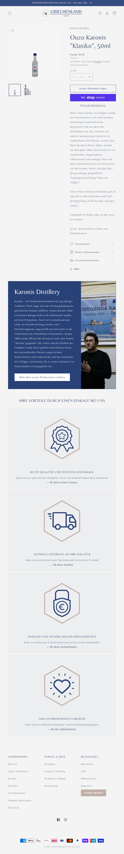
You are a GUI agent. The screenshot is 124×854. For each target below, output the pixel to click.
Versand (97, 61)
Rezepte (12, 778)
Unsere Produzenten (18, 771)
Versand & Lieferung (54, 771)
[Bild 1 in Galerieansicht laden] (15, 90)
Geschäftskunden (16, 793)
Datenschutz (87, 764)
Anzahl (73, 70)
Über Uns (12, 764)
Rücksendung (51, 786)
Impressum (86, 786)
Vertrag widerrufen (93, 792)
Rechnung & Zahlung (55, 778)
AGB (83, 771)
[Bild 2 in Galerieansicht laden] (28, 90)
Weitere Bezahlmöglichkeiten (93, 105)
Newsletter (13, 807)
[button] (9, 13)
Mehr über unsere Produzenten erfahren (42, 377)
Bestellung (49, 764)
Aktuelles (12, 786)
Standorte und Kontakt (19, 800)
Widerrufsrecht (88, 778)
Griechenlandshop (57, 847)
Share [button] (76, 269)
